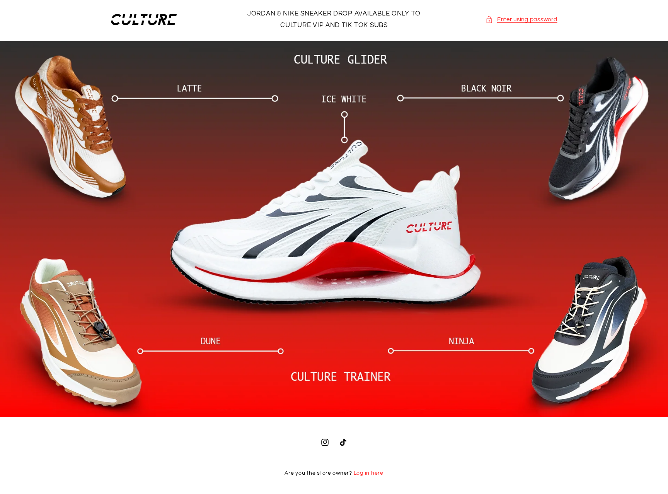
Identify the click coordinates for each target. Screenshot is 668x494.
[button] (521, 20)
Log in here (368, 473)
